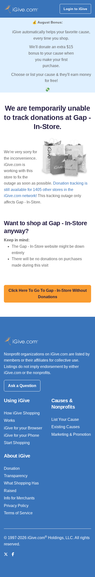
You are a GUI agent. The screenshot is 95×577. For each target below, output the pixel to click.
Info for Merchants (19, 498)
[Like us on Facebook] (13, 554)
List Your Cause (65, 419)
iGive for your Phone (21, 435)
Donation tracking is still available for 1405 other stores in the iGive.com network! (45, 189)
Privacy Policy (16, 506)
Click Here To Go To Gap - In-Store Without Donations (48, 293)
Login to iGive (75, 9)
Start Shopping (17, 443)
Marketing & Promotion (71, 434)
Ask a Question (22, 386)
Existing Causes (65, 427)
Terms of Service (18, 513)
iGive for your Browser (23, 428)
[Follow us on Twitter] (6, 554)
